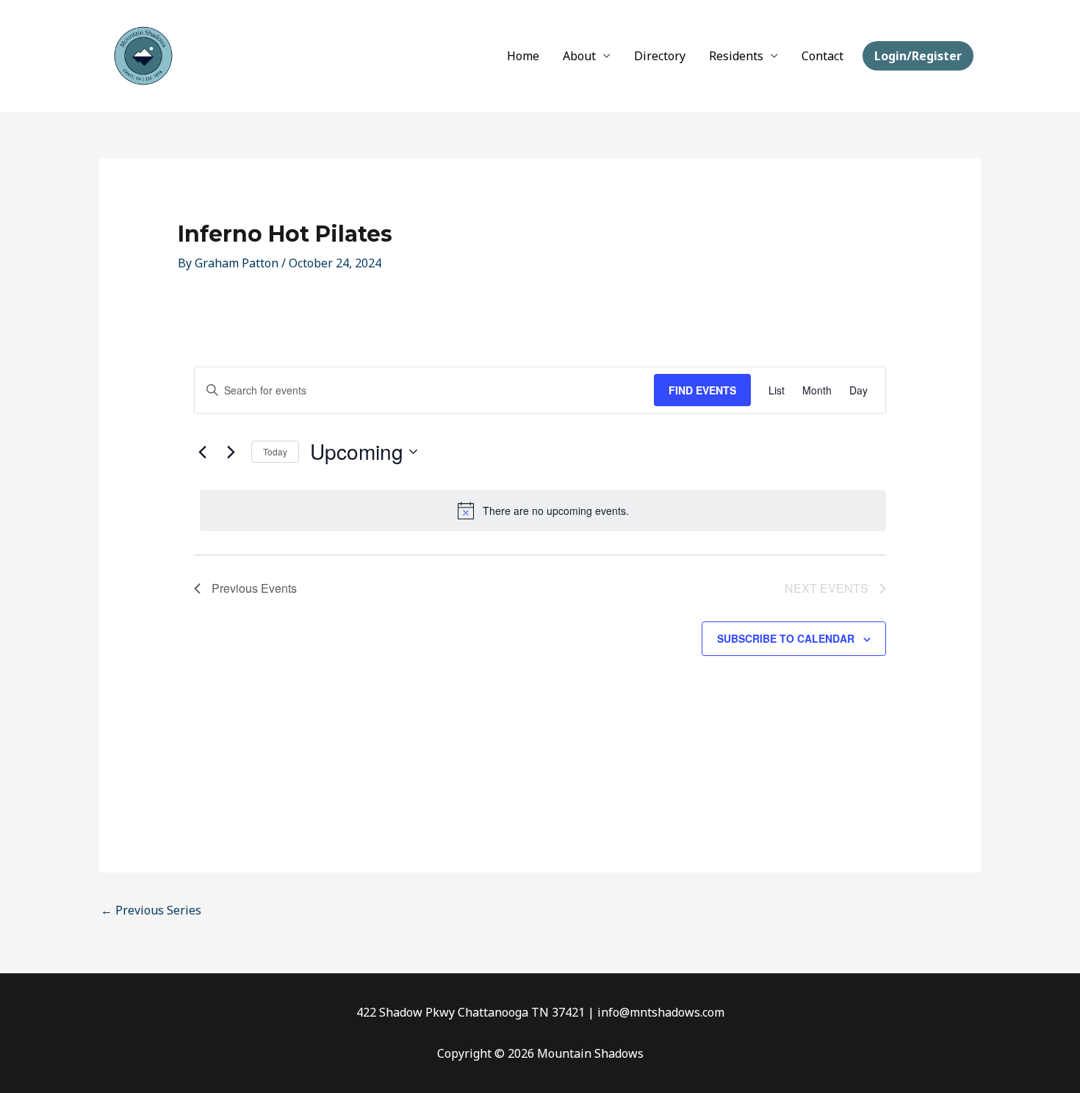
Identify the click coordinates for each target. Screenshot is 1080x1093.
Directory (659, 56)
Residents (736, 56)
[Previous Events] (203, 452)
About (579, 56)
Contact (822, 56)
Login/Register (918, 56)
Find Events (702, 390)
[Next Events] (231, 452)
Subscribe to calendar (785, 638)
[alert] (543, 510)
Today (275, 451)
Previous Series (151, 910)
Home (523, 56)
